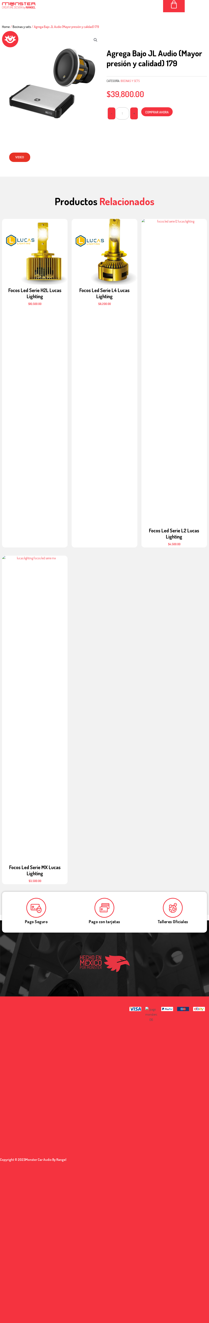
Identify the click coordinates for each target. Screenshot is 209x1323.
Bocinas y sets (22, 27)
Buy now (34, 240)
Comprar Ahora (157, 112)
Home (6, 27)
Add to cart (35, 250)
